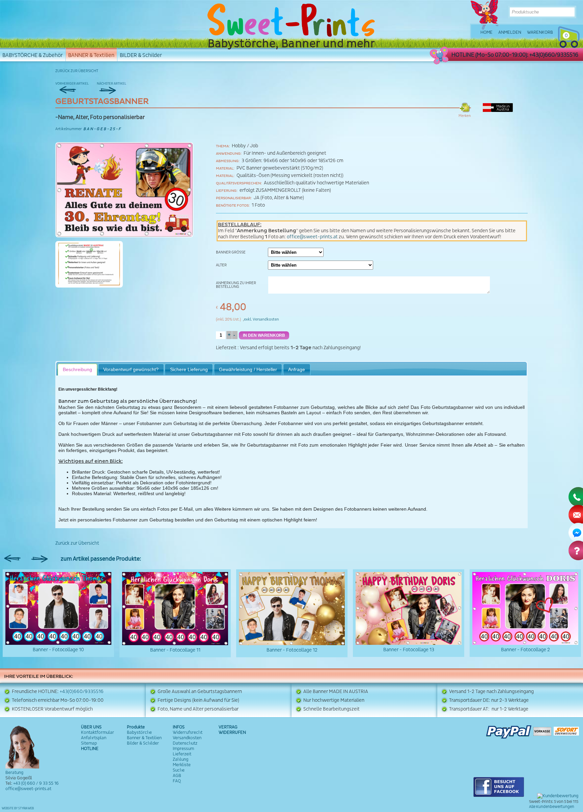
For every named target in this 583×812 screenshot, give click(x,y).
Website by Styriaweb (18, 808)
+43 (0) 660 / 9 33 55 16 (36, 783)
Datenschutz (185, 743)
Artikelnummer (68, 128)
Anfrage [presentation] (296, 369)
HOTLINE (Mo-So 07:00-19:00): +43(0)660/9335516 (514, 55)
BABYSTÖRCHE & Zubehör (32, 55)
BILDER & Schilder (141, 55)
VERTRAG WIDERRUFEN (232, 729)
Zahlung (180, 759)
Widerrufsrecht (187, 732)
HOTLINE (90, 748)
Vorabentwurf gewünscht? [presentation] (131, 369)
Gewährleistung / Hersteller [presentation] (248, 369)
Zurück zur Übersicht (76, 70)
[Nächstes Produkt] (117, 87)
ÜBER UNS (91, 727)
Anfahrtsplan (93, 738)
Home (486, 32)
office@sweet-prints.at (312, 237)
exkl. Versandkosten (261, 319)
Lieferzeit (226, 348)
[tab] (78, 369)
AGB (177, 775)
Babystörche (139, 732)
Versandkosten (187, 738)
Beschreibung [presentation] (77, 369)
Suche (179, 770)
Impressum (183, 748)
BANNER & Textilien (91, 55)
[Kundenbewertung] (557, 796)
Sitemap (89, 743)
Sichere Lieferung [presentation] (189, 369)
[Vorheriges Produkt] (75, 87)
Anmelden (509, 32)
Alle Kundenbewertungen (551, 806)
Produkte (136, 727)
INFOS (179, 727)
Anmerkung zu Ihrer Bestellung (236, 285)
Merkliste (182, 765)
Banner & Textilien (144, 738)
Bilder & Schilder (143, 743)
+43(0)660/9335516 (82, 692)
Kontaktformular (97, 732)
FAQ (177, 781)
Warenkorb (540, 32)
